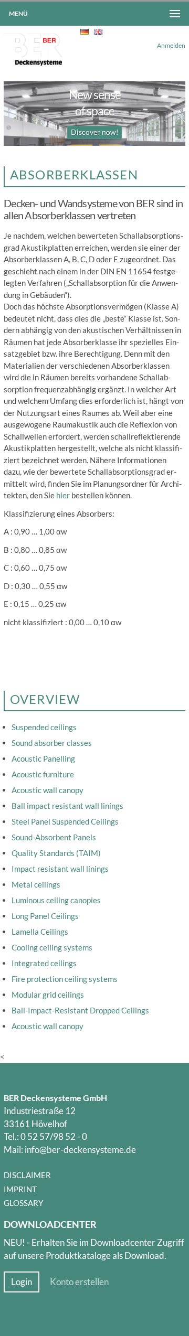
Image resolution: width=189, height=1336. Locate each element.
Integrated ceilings (44, 963)
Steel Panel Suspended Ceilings (65, 821)
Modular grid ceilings (48, 994)
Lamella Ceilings (40, 931)
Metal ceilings (36, 884)
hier (63, 495)
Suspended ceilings (44, 727)
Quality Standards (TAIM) (56, 853)
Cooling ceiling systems (52, 947)
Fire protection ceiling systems (65, 979)
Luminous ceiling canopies (56, 900)
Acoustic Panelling (43, 758)
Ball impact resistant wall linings (67, 805)
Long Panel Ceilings (45, 916)
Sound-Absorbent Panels (54, 837)
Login (21, 1282)
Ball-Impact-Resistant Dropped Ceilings (80, 1010)
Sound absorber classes (52, 742)
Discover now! (95, 132)
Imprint (20, 1189)
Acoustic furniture (43, 774)
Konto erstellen (79, 1282)
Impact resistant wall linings (60, 868)
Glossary (23, 1202)
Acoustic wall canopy (47, 790)
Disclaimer (27, 1175)
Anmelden (171, 45)
